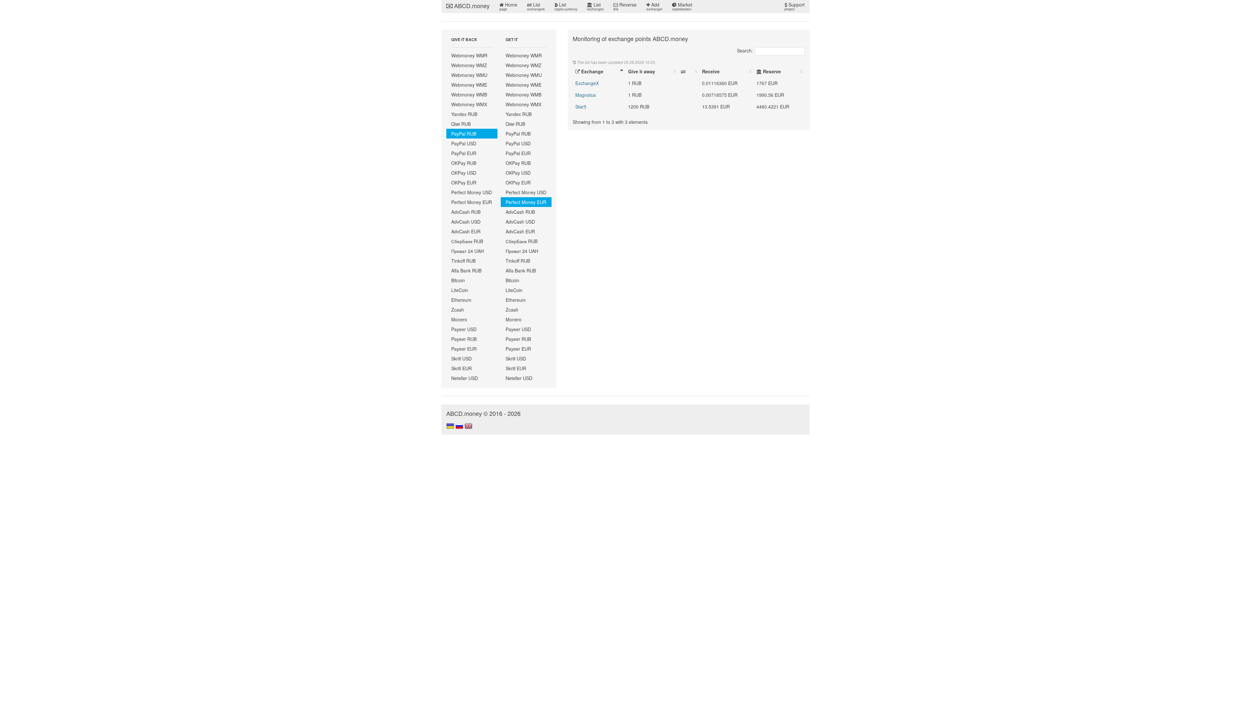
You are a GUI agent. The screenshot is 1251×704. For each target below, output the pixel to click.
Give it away (641, 71)
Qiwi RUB (461, 124)
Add (654, 6)
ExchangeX (587, 83)
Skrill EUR (461, 368)
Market (682, 6)
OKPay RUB (463, 163)
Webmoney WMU (469, 75)
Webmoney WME (469, 84)
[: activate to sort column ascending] (688, 71)
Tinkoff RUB (463, 260)
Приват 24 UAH (467, 251)
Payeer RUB (464, 339)
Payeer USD (464, 329)
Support (794, 6)
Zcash (457, 309)
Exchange (591, 71)
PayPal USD (463, 143)
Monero (459, 319)
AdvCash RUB (466, 212)
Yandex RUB (464, 114)
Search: (745, 50)
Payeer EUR (464, 348)
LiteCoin (459, 290)
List (536, 6)
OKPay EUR (463, 182)
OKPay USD (463, 172)
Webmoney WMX (469, 104)
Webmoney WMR (469, 55)
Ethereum (461, 300)
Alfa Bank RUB (466, 270)
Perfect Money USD (471, 192)
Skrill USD (461, 358)
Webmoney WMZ (469, 65)
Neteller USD (464, 378)
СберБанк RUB (467, 241)
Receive (711, 71)
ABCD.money (471, 5)
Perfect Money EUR (471, 202)
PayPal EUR (463, 153)
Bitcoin (458, 280)
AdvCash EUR (466, 231)
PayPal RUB (463, 133)
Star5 (580, 106)
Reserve (771, 71)
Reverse (625, 6)
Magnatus (585, 95)
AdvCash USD (466, 221)
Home (508, 6)
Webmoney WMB (469, 94)
